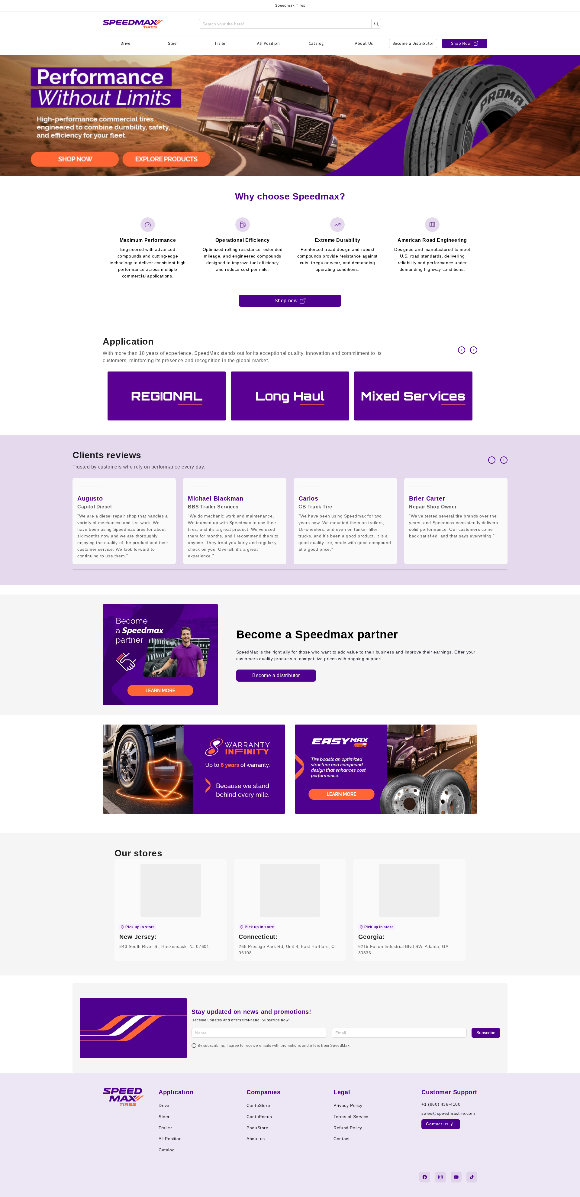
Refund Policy (348, 1127)
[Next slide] (473, 350)
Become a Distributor (413, 43)
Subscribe (485, 1032)
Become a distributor (276, 675)
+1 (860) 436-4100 (440, 1104)
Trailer (220, 43)
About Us (364, 43)
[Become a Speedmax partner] (160, 654)
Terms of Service (351, 1116)
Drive (125, 43)
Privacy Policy (348, 1105)
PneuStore (257, 1127)
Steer (173, 43)
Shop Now (461, 43)
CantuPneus (259, 1116)
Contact (342, 1138)
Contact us (437, 1123)
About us (255, 1138)
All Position (268, 43)
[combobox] (285, 23)
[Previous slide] (461, 350)
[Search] (376, 24)
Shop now (286, 300)
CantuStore (258, 1105)
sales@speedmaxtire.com (448, 1113)
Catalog (316, 43)
